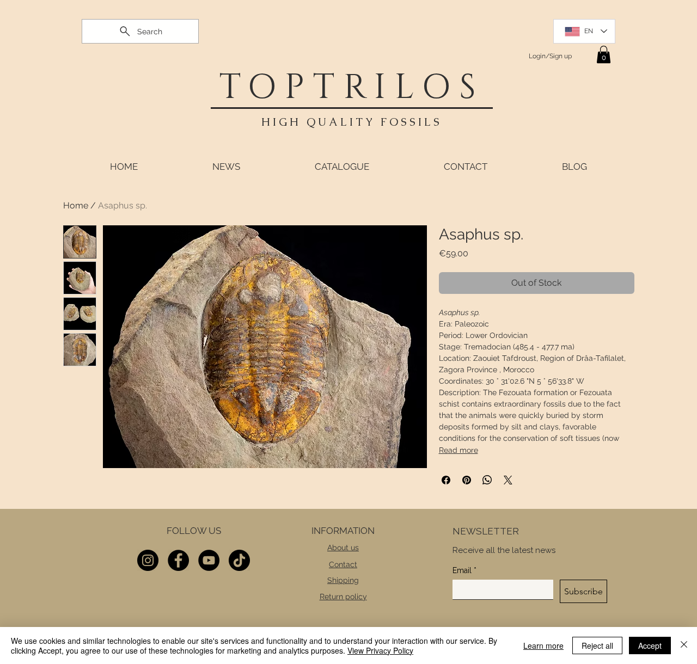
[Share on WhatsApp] (487, 480)
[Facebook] (178, 560)
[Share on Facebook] (446, 480)
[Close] (683, 645)
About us (343, 547)
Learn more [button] (543, 645)
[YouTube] (208, 560)
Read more (458, 450)
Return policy (343, 596)
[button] (603, 54)
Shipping (343, 580)
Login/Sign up (550, 56)
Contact (343, 564)
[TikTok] (239, 560)
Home (75, 205)
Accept (650, 645)
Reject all (597, 645)
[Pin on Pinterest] (466, 480)
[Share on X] (508, 480)
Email (464, 570)
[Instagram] (147, 560)
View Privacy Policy (380, 650)
